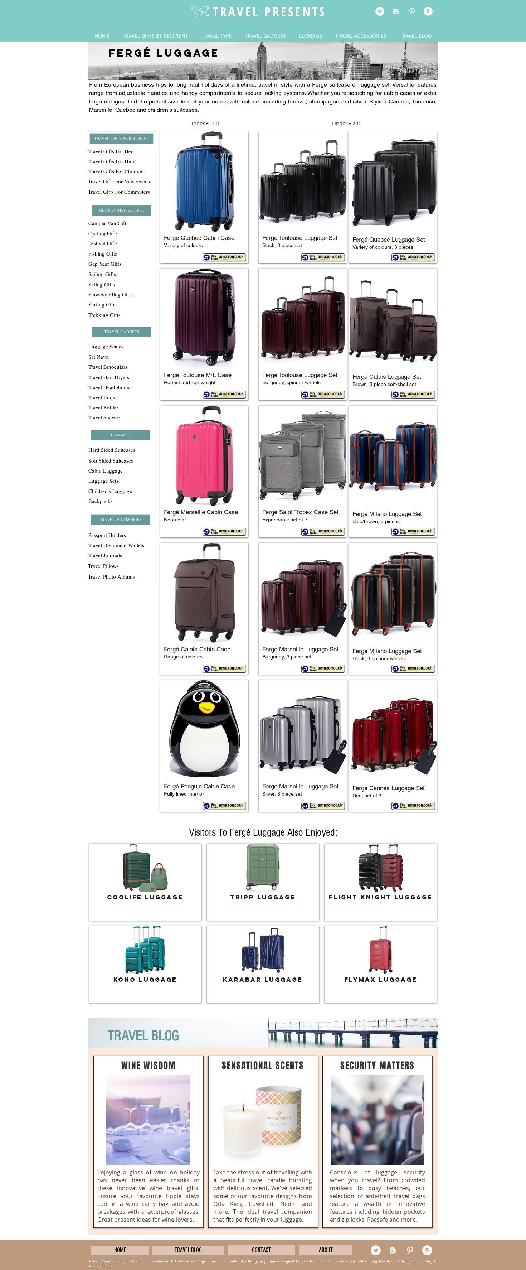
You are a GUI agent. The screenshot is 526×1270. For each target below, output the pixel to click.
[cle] (428, 11)
